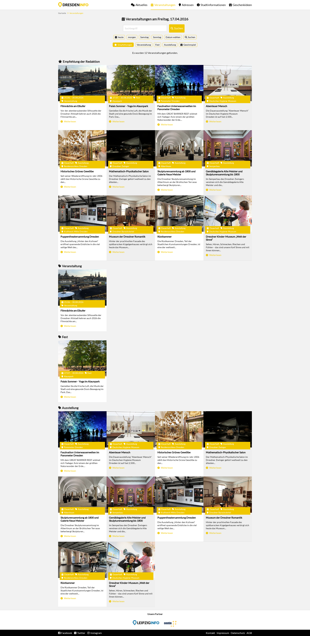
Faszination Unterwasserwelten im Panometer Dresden (176, 107)
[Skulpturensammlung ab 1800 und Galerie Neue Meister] (179, 148)
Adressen (188, 5)
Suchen (191, 37)
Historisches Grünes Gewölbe (77, 171)
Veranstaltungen (164, 5)
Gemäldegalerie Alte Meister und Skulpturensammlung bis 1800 (224, 173)
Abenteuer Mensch (216, 105)
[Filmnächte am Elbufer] (82, 83)
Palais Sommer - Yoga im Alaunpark (128, 105)
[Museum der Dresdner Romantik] (131, 213)
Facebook (66, 632)
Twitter (81, 632)
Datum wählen (173, 37)
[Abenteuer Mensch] (227, 83)
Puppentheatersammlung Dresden (80, 236)
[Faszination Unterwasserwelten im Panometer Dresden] (179, 83)
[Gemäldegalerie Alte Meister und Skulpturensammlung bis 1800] (227, 148)
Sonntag (157, 37)
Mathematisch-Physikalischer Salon (129, 171)
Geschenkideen (242, 5)
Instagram (96, 632)
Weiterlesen (69, 121)
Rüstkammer (164, 236)
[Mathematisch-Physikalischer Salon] (131, 148)
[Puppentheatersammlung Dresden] (82, 213)
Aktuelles (141, 5)
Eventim (146, 622)
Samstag (144, 37)
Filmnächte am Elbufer (73, 105)
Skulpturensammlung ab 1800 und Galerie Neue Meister (176, 173)
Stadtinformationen (213, 5)
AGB (249, 632)
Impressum (223, 632)
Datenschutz (238, 632)
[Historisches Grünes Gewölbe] (82, 148)
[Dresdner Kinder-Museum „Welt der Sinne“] (227, 213)
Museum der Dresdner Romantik (127, 236)
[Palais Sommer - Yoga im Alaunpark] (131, 83)
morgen (132, 37)
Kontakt (210, 632)
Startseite (73, 4)
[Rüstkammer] (179, 213)
